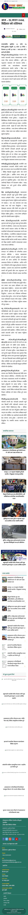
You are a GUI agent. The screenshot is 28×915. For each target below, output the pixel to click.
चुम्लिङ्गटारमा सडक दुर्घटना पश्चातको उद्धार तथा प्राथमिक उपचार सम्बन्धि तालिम (14, 520)
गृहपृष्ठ (5, 896)
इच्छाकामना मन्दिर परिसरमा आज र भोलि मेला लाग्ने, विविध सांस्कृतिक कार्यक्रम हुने (16, 637)
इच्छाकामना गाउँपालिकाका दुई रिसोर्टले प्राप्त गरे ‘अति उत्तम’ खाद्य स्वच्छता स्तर (14, 451)
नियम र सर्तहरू (6, 900)
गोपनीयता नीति (6, 902)
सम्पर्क (5, 905)
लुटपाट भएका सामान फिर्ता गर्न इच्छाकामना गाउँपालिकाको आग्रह (14, 811)
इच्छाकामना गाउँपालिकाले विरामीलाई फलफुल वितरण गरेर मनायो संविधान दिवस (16, 663)
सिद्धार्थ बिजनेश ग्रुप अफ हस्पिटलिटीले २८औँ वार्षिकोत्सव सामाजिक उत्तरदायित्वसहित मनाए (14, 496)
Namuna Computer (17, 913)
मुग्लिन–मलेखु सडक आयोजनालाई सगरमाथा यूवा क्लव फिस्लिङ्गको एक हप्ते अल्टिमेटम (14, 541)
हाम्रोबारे (5, 898)
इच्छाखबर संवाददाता (10, 29)
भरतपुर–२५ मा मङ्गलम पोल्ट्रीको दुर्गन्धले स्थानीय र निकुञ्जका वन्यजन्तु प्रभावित (14, 473)
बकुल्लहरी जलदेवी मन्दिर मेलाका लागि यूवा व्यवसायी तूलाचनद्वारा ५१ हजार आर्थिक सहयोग (14, 563)
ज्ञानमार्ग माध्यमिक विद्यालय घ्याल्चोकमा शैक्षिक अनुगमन (14, 646)
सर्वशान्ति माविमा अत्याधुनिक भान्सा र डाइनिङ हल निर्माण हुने (16, 654)
